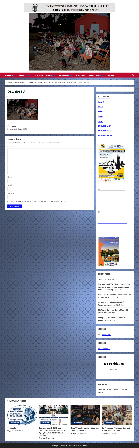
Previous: (17, 127)
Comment (11, 146)
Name (9, 177)
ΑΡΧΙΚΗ (8, 75)
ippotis (11, 431)
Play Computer (104, 348)
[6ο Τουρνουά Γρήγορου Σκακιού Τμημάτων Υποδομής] (117, 415)
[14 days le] (22, 415)
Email (9, 185)
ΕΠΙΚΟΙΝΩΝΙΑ (81, 75)
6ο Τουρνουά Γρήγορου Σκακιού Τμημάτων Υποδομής (116, 429)
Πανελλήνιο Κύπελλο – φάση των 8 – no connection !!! (85, 429)
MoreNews (73, 445)
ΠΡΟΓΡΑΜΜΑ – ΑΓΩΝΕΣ (43, 75)
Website (10, 193)
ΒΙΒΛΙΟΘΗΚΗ (63, 75)
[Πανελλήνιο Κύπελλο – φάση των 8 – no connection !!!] (85, 415)
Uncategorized (14, 422)
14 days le (102, 279)
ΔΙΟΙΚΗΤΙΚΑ (23, 75)
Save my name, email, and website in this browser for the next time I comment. (40, 201)
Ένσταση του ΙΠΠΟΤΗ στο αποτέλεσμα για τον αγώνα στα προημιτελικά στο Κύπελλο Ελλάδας (114, 287)
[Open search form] (133, 75)
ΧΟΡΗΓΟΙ (110, 75)
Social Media (94, 75)
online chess (106, 334)
